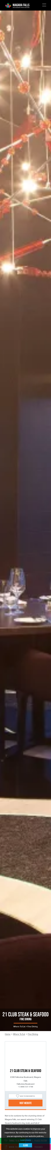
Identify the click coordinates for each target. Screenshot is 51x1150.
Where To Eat (19, 1034)
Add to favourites (27, 1096)
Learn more (25, 1140)
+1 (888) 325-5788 (25, 1087)
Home (7, 1034)
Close (25, 1145)
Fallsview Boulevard (25, 1084)
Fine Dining (33, 1034)
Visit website (25, 1103)
